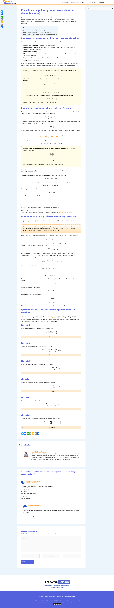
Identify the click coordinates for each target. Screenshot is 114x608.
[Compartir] (1, 27)
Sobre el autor (71, 596)
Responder (78, 502)
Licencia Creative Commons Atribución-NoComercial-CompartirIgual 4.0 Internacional (57, 602)
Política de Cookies (50, 596)
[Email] (1, 19)
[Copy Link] (1, 24)
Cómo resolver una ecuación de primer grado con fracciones (38, 29)
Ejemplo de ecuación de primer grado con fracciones (36, 30)
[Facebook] (1, 14)
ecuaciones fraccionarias (66, 212)
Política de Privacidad (61, 596)
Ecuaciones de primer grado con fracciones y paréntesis (37, 32)
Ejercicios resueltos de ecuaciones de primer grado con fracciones (40, 34)
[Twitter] (1, 11)
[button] (51, 337)
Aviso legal (41, 596)
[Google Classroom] (1, 22)
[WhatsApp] (1, 16)
